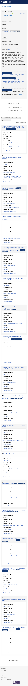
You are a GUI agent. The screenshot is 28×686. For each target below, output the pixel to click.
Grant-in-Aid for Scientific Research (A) (10, 172)
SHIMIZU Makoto (6, 374)
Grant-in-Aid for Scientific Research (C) (10, 142)
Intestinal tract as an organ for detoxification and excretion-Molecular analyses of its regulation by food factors (13, 599)
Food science (5, 74)
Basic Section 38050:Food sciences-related (11, 146)
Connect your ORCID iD (18, 13)
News (2, 675)
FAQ (2, 672)
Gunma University (6, 150)
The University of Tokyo (7, 181)
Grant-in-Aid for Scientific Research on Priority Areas (13, 440)
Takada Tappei (6, 224)
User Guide (3, 670)
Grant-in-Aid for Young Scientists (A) (10, 497)
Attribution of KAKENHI (6, 679)
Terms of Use (4, 677)
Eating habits (11, 82)
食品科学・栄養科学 (19, 76)
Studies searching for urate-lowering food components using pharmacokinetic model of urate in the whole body (13, 218)
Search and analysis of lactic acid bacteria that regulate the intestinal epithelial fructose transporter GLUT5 (13, 127)
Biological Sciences (10, 76)
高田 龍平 (5, 164)
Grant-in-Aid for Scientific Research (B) (10, 382)
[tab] (14, 103)
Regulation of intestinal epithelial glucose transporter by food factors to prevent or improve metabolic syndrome (12, 338)
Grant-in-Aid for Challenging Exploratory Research (12, 323)
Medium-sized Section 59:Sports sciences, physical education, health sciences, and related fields (13, 81)
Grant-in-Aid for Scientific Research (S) (10, 614)
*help (25, 13)
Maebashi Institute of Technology (9, 211)
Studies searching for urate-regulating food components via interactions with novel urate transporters (12, 157)
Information (3, 668)
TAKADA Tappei (6, 285)
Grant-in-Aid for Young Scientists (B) (10, 412)
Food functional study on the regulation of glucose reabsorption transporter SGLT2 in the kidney (13, 308)
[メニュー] (26, 2)
